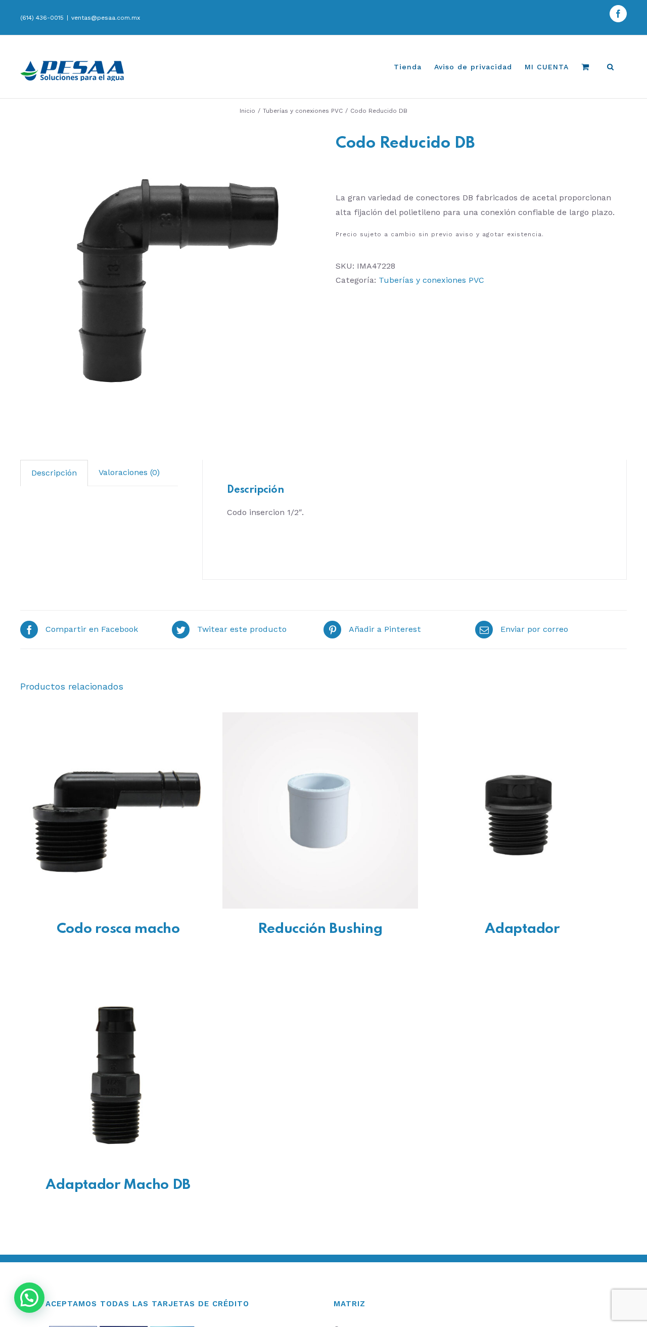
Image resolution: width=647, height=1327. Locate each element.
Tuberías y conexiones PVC (431, 280)
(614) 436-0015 (42, 17)
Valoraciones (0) (129, 472)
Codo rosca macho (118, 929)
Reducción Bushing (320, 929)
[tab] (54, 473)
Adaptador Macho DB (118, 1185)
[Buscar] (610, 66)
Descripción (54, 473)
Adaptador (522, 929)
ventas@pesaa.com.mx (105, 17)
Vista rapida (118, 812)
